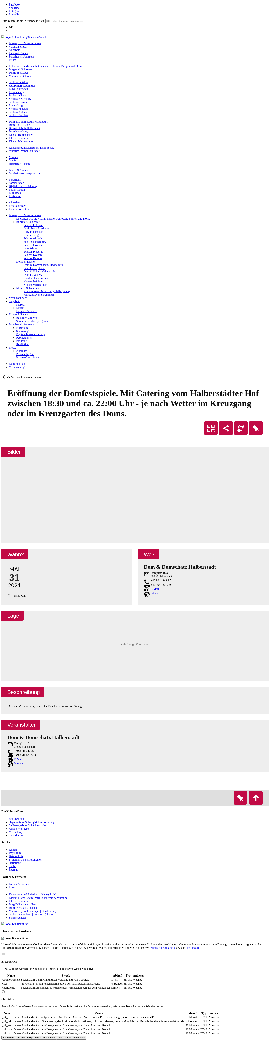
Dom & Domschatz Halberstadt (43, 737)
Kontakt (13, 849)
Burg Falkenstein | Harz (22, 904)
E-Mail (155, 589)
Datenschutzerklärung (162, 947)
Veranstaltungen (18, 367)
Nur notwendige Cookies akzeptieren (36, 1037)
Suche (12, 866)
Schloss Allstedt (18, 917)
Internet (155, 593)
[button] (135, 645)
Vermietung (15, 832)
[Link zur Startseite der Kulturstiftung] (14, 923)
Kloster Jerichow (18, 901)
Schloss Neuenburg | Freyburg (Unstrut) (32, 914)
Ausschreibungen (19, 828)
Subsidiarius (16, 835)
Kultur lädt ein (17, 363)
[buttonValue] (81, 21)
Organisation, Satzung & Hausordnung (31, 822)
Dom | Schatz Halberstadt (23, 907)
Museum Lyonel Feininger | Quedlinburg (32, 911)
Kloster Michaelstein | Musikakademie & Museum (38, 897)
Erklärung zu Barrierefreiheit (25, 859)
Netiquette (15, 862)
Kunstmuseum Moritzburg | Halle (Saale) (32, 894)
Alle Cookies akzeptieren (71, 1037)
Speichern (8, 1037)
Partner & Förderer (20, 884)
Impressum (15, 853)
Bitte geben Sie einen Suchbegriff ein (23, 20)
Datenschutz (16, 856)
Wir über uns (16, 818)
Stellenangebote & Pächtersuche (27, 825)
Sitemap (13, 869)
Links (12, 887)
